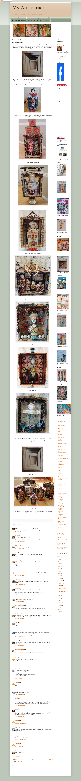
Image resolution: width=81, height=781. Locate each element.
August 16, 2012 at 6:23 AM (20, 531)
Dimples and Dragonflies (62, 443)
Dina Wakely (60, 445)
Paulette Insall (60, 503)
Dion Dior (59, 446)
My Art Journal (28, 7)
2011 (59, 607)
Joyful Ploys (60, 467)
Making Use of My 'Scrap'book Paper (62, 589)
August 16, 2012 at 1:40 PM (20, 618)
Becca (16, 598)
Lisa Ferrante (60, 481)
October (60, 581)
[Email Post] (24, 519)
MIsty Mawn (60, 488)
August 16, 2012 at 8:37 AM (20, 548)
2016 (59, 570)
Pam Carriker (60, 500)
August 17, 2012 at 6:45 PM (20, 686)
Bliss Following (60, 434)
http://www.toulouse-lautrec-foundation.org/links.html (62, 548)
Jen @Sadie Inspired (19, 605)
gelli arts (59, 527)
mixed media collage (40, 521)
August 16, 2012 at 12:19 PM (20, 594)
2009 (59, 611)
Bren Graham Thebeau (19, 613)
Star (16, 571)
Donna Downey (60, 448)
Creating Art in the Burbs (62, 439)
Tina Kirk (59, 519)
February (61, 603)
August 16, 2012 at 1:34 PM (20, 609)
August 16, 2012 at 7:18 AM (20, 541)
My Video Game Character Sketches (35, 20)
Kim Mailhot (17, 657)
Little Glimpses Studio (62, 484)
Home (12, 18)
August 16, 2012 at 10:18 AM (20, 584)
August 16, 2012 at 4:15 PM (20, 636)
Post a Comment (17, 756)
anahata (59, 525)
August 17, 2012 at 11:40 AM (20, 664)
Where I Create (50, 18)
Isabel (16, 552)
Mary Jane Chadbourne (62, 493)
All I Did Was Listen (61, 421)
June (60, 597)
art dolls (29, 521)
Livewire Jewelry (61, 487)
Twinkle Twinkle (61, 521)
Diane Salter (58, 62)
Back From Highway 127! (63, 593)
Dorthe (16, 668)
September (61, 583)
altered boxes (25, 521)
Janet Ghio (17, 545)
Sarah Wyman (60, 511)
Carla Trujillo (60, 436)
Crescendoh (60, 440)
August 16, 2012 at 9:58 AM (20, 567)
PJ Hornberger (60, 499)
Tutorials (43, 18)
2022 (59, 559)
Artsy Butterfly (60, 430)
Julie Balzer (60, 469)
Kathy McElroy (60, 472)
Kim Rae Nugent (61, 475)
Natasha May (60, 497)
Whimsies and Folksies (62, 524)
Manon (59, 490)
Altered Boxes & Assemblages (34, 18)
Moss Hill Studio (61, 494)
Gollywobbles (60, 455)
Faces (57, 18)
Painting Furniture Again (63, 586)
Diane (65, 46)
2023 (59, 558)
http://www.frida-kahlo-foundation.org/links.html (61, 544)
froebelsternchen (18, 691)
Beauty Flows (60, 433)
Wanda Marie (60, 522)
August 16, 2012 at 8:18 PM (20, 653)
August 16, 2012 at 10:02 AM (20, 575)
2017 (59, 568)
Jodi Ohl (59, 466)
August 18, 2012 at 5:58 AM (20, 694)
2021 (59, 561)
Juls (16, 709)
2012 (59, 577)
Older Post (51, 759)
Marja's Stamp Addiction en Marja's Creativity (24, 560)
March (60, 602)
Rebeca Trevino (60, 505)
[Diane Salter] (60, 80)
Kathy (16, 622)
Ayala (59, 431)
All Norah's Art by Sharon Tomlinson (62, 423)
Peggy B (16, 727)
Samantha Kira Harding (62, 506)
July (60, 595)
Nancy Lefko (60, 496)
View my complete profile (61, 58)
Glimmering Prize (61, 454)
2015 (59, 571)
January (60, 605)
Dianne (16, 640)
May (60, 598)
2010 (59, 609)
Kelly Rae (59, 473)
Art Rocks (59, 427)
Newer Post (15, 759)
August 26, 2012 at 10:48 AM (20, 746)
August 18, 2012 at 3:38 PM (20, 716)
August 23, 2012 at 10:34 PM (20, 739)
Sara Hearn (60, 508)
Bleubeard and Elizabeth (20, 631)
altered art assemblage (19, 521)
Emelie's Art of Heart (61, 449)
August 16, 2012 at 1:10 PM (20, 601)
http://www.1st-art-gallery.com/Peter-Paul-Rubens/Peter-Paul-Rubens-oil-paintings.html (62, 535)
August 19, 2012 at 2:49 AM (20, 732)
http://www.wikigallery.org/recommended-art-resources (62, 540)
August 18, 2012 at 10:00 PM (20, 723)
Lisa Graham (18, 579)
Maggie (16, 535)
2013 (59, 575)
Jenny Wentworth (61, 463)
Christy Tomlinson (61, 437)
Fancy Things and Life (62, 452)
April (60, 600)
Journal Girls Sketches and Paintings (19, 20)
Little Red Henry (61, 485)
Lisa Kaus (59, 482)
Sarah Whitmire (60, 509)
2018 (59, 566)
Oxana (16, 750)
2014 (59, 573)
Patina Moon (60, 502)
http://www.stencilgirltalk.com (62, 550)
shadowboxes (46, 521)
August (60, 585)
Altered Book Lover (61, 425)
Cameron (17, 588)
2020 (59, 563)
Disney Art (47, 20)
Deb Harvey (60, 442)
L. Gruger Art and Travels (62, 478)
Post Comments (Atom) (21, 761)
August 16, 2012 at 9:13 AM (20, 556)
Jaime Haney (60, 457)
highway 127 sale (34, 521)
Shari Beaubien (60, 512)
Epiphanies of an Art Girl (62, 451)
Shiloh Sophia (60, 514)
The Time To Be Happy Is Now (62, 518)
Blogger (45, 772)
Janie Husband (60, 461)
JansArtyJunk (18, 527)
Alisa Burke (60, 420)
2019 (59, 565)
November (61, 580)
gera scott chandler (61, 528)
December (61, 578)
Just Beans (59, 470)
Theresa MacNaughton (19, 649)
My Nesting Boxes (62, 591)
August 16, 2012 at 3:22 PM (20, 627)
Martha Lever (60, 491)
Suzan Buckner (60, 515)
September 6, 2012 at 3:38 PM (20, 754)
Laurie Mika (60, 479)
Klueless (59, 476)
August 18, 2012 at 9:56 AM (20, 705)
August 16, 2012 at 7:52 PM (20, 645)
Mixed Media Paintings (20, 18)
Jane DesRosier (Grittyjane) (63, 458)
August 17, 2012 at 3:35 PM (20, 678)
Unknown (17, 682)
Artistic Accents (60, 428)
